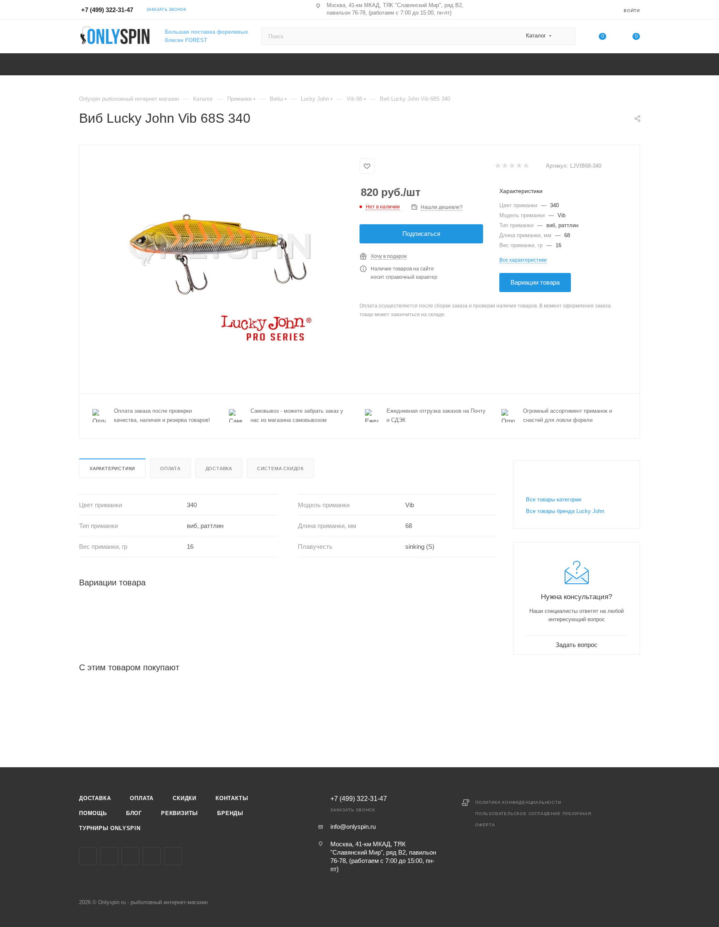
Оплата (170, 468)
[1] (497, 166)
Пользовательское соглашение (518, 813)
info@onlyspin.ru (353, 826)
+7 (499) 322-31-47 (107, 9)
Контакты (232, 798)
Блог (134, 813)
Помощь (93, 813)
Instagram (109, 856)
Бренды (230, 813)
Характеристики (112, 468)
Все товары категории (553, 499)
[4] (518, 166)
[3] (511, 166)
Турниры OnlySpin (110, 828)
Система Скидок (280, 468)
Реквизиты (179, 813)
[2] (504, 166)
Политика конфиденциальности (518, 802)
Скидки (184, 798)
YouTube (152, 856)
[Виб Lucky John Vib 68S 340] (219, 250)
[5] (525, 166)
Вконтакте (88, 856)
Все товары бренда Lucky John (565, 511)
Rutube (173, 856)
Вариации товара (535, 282)
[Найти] (565, 36)
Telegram (130, 856)
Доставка (219, 468)
